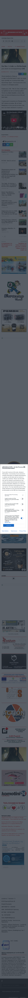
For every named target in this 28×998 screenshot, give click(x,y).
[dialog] (14, 499)
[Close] (24, 467)
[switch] (22, 499)
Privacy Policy (22, 531)
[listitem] (14, 495)
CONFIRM (8, 525)
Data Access (14, 531)
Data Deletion (5, 531)
